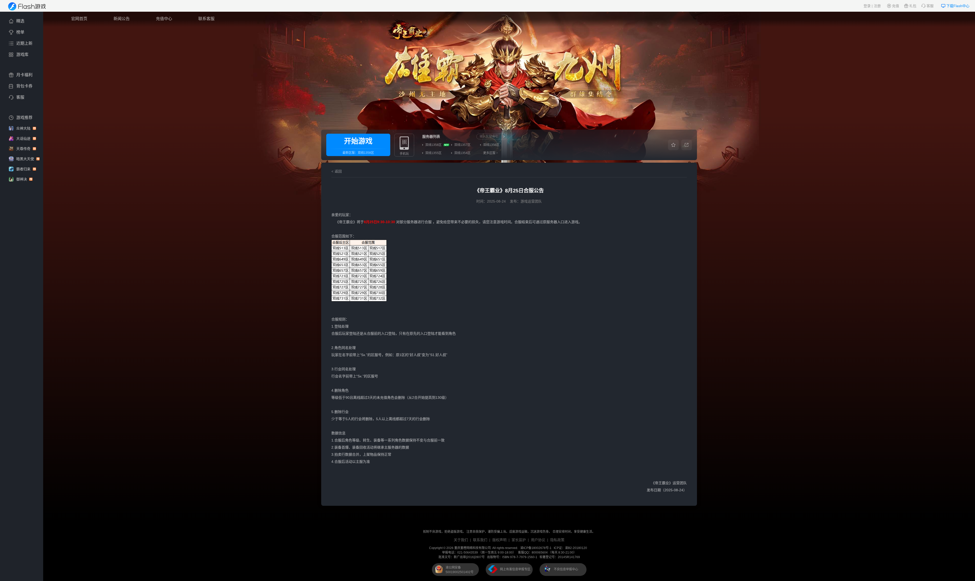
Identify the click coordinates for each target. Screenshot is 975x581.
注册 (877, 6)
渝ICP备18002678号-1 (535, 548)
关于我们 (461, 540)
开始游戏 (358, 141)
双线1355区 (433, 153)
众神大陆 (23, 128)
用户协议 (538, 540)
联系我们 (480, 540)
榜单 (20, 32)
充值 (895, 6)
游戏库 (22, 54)
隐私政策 (557, 540)
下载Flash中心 (957, 6)
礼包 (912, 6)
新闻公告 (121, 19)
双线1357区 (462, 145)
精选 (20, 21)
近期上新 (24, 43)
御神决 (22, 179)
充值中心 (164, 19)
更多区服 (490, 153)
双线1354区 (462, 153)
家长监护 (519, 540)
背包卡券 (24, 86)
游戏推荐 (24, 117)
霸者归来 (23, 169)
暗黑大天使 (25, 159)
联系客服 (206, 19)
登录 (867, 6)
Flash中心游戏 (30, 6)
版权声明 (499, 540)
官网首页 (79, 19)
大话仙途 (23, 138)
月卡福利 (24, 75)
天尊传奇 (23, 149)
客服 (930, 6)
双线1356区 (491, 145)
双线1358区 (366, 153)
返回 (338, 171)
